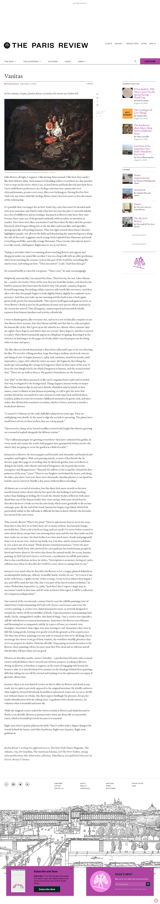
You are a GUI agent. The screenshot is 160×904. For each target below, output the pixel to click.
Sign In (152, 43)
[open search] (135, 61)
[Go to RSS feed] (27, 784)
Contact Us (58, 788)
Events (108, 43)
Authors (53, 61)
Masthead (110, 783)
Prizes (108, 786)
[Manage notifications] (154, 898)
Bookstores (111, 788)
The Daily (9, 61)
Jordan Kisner (13, 83)
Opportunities (137, 783)
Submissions (85, 788)
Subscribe (150, 61)
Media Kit (83, 786)
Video (134, 786)
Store (144, 43)
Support (57, 786)
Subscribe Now (47, 889)
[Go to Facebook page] (13, 784)
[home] (46, 46)
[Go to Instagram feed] (6, 784)
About (81, 61)
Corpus (90, 84)
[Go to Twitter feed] (20, 784)
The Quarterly (31, 61)
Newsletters (132, 43)
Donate (118, 43)
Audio (68, 61)
